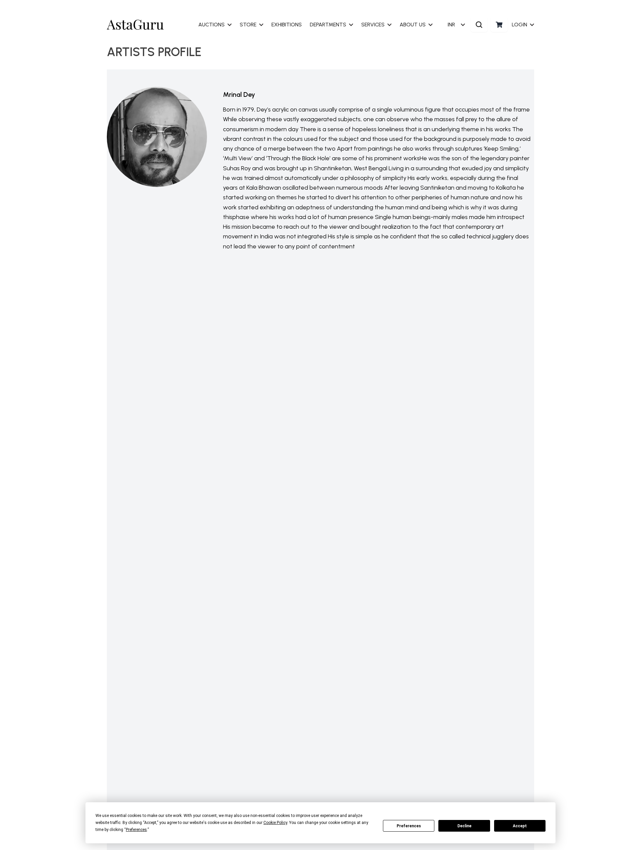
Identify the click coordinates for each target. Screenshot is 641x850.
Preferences (409, 826)
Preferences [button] (136, 829)
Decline (464, 826)
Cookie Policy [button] (275, 822)
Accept (520, 826)
